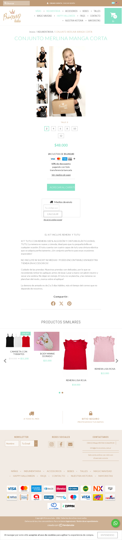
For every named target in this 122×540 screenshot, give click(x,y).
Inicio (32, 32)
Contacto (95, 16)
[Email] (70, 444)
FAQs (82, 16)
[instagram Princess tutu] (51, 444)
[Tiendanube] (61, 526)
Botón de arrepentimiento (87, 521)
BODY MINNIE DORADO (47, 354)
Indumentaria (53, 11)
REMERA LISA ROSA (105, 368)
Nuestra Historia (74, 20)
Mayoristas (94, 20)
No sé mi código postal (53, 220)
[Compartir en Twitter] (61, 303)
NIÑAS (38, 11)
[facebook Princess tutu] (61, 444)
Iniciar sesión (69, 3)
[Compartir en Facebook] (53, 303)
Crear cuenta (56, 3)
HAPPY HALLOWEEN (65, 16)
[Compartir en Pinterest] (69, 303)
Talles (96, 11)
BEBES (85, 11)
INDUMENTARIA (45, 32)
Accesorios (71, 11)
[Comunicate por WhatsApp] (115, 523)
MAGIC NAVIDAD (44, 16)
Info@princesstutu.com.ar (100, 448)
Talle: (64, 122)
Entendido (107, 535)
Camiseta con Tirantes (18, 352)
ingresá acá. (71, 521)
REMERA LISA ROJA (76, 380)
